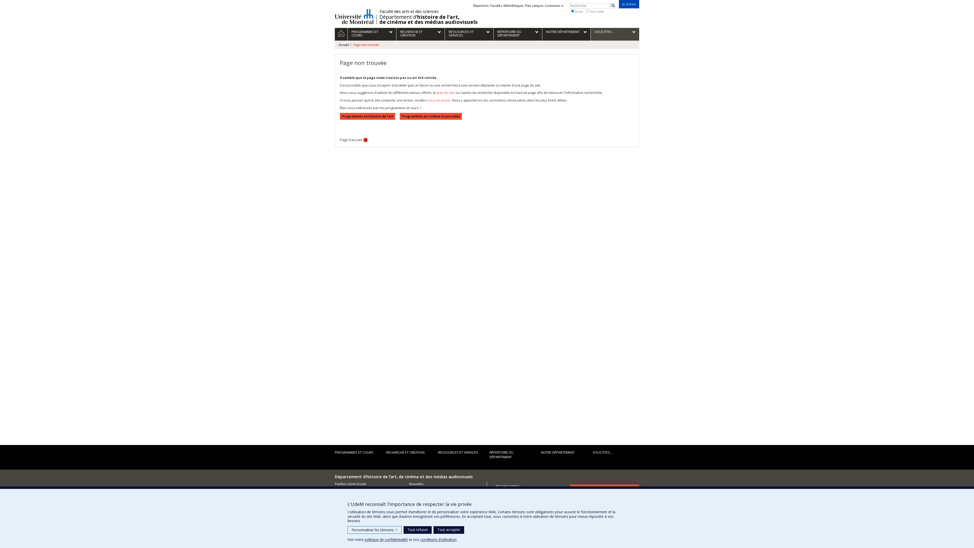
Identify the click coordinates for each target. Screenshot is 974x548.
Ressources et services (458, 452)
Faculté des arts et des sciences (409, 11)
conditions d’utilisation (438, 539)
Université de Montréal (354, 16)
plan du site (446, 92)
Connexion (552, 6)
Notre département (558, 452)
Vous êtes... (602, 452)
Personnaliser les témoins (374, 529)
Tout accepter (448, 529)
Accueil (344, 45)
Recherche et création (405, 452)
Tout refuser (417, 529)
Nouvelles (416, 484)
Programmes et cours (354, 452)
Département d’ (428, 19)
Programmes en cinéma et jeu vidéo (431, 116)
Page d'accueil (351, 140)
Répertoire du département (501, 454)
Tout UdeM (596, 11)
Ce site (578, 11)
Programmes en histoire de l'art (367, 116)
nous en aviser (438, 100)
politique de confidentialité (386, 539)
